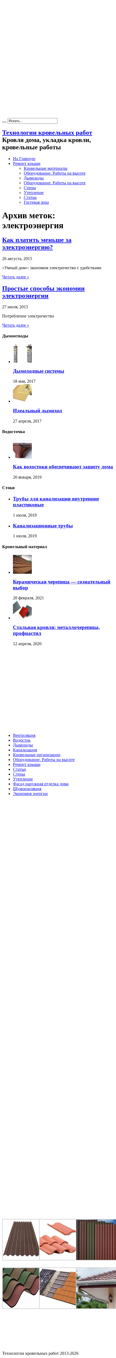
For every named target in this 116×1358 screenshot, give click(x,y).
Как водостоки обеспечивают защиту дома (63, 466)
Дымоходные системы (38, 371)
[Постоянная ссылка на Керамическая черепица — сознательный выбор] (22, 572)
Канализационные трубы (43, 525)
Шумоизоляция (27, 788)
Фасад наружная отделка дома (41, 784)
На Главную (24, 158)
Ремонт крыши (26, 163)
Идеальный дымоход (37, 410)
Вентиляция (24, 735)
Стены (30, 187)
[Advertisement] (58, 60)
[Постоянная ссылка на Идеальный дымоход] (22, 401)
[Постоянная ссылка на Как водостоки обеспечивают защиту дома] (22, 457)
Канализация (25, 750)
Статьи (30, 197)
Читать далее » (15, 277)
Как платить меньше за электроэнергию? (36, 243)
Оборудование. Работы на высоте (55, 173)
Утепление (34, 192)
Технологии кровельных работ (47, 132)
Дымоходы (34, 178)
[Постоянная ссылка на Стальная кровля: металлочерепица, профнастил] (22, 618)
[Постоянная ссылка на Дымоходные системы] (22, 361)
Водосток (21, 740)
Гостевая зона (36, 202)
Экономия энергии (30, 793)
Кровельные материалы (45, 168)
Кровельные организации (36, 754)
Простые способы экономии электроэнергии (43, 292)
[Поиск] (4, 122)
